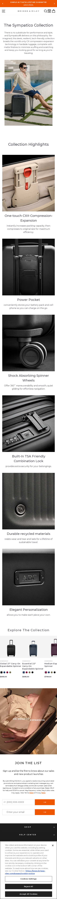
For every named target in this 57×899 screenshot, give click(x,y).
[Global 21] (1, 672)
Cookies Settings (28, 879)
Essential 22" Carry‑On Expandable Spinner (32, 666)
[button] (45, 11)
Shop (27, 827)
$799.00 (47, 677)
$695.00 (3, 677)
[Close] (53, 845)
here (31, 793)
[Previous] (3, 3)
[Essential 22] (24, 672)
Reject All (28, 886)
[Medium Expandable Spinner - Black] (55, 672)
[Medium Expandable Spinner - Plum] (46, 672)
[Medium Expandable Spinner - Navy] (49, 672)
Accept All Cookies (28, 894)
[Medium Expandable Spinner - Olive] (52, 672)
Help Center (27, 835)
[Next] (54, 3)
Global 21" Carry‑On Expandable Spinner (10, 664)
